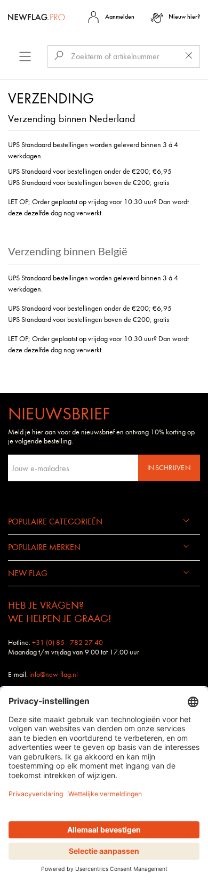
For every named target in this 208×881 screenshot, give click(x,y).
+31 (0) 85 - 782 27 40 (67, 642)
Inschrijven (169, 467)
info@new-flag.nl (53, 674)
